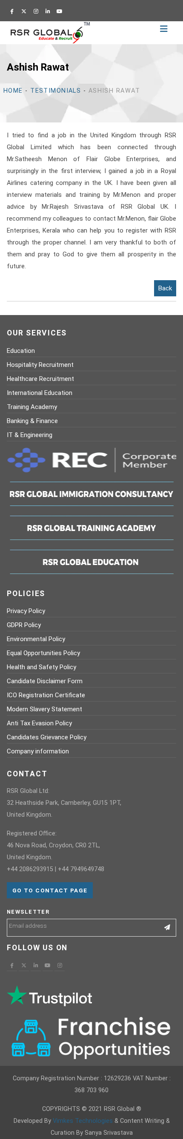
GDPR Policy (24, 625)
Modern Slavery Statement (44, 709)
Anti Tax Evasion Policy (39, 723)
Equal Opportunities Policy (43, 653)
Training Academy (32, 407)
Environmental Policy (36, 639)
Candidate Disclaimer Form (45, 681)
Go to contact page (49, 890)
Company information (38, 751)
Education (21, 351)
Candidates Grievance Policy (46, 737)
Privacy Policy (26, 611)
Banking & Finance (32, 421)
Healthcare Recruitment (40, 379)
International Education (39, 393)
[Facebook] (12, 11)
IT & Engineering (29, 435)
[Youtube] (59, 11)
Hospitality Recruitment (40, 365)
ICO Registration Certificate (46, 695)
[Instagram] (36, 11)
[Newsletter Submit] (167, 927)
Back (165, 288)
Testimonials (55, 90)
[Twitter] (24, 11)
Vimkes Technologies (83, 1121)
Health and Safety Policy (41, 667)
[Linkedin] (48, 11)
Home (13, 90)
